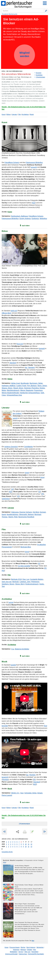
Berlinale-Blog (26, 547)
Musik (32, 114)
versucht (34, 167)
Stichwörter (40, 947)
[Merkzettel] (31, 831)
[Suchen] (46, 11)
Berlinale (15, 582)
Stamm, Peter (13, 517)
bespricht (5, 777)
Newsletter (34, 951)
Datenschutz (23, 954)
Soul (22, 793)
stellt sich (14, 311)
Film (19, 114)
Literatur (14, 114)
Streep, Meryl (20, 584)
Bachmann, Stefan (36, 383)
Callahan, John (25, 582)
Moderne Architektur (22, 649)
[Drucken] (24, 831)
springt (10, 602)
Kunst (3, 114)
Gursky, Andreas (25, 218)
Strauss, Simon (7, 388)
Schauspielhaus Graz (14, 395)
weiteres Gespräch (11, 447)
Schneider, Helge (30, 793)
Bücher (23, 947)
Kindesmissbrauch (32, 584)
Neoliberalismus (12, 514)
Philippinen (35, 582)
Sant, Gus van (7, 582)
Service (20, 951)
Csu (12, 649)
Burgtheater (25, 383)
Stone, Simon (42, 386)
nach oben (26, 226)
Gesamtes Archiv (7, 852)
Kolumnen (16, 949)
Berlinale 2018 (16, 579)
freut (45, 726)
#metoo (42, 388)
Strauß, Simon (18, 388)
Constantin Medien (36, 579)
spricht (15, 418)
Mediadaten (13, 951)
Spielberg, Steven (8, 584)
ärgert (27, 473)
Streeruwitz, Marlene (26, 514)
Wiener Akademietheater (10, 393)
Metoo (4, 390)
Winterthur (43, 218)
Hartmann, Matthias (9, 386)
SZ (39, 563)
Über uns (27, 951)
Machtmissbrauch (13, 390)
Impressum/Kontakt (11, 954)
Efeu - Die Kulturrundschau (12, 71)
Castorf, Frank (21, 386)
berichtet (5, 726)
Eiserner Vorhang (25, 512)
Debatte (29, 949)
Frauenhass (38, 390)
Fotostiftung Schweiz (12, 162)
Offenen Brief (6, 313)
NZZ (33, 203)
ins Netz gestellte (24, 566)
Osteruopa (15, 512)
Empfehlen (39, 75)
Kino (34, 949)
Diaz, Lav (25, 579)
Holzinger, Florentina (31, 388)
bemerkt (42, 348)
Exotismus (35, 218)
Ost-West (36, 512)
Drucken (38, 72)
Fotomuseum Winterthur (34, 162)
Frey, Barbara (32, 386)
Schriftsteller (28, 447)
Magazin (23, 949)
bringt (42, 477)
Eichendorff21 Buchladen (36, 954)
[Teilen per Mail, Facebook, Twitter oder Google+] (17, 831)
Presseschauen (15, 947)
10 (26, 844)
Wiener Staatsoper (26, 390)
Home (6, 947)
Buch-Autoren (31, 947)
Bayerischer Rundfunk (26, 517)
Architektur (25, 114)
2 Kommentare (40, 77)
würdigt (13, 665)
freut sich (20, 344)
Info (4, 862)
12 (31, 844)
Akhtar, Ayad (15, 383)
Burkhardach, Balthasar (19, 216)
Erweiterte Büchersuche (9, 14)
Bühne (9, 114)
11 (28, 844)
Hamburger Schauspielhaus (30, 393)
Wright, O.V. (15, 793)
